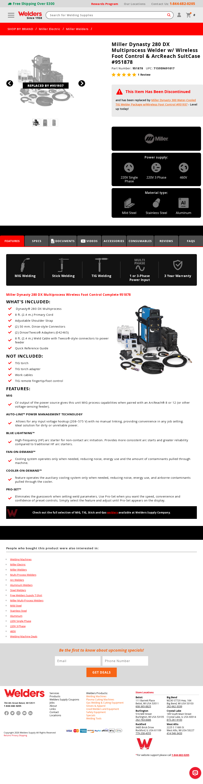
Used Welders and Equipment (102, 708)
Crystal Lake (174, 710)
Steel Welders (18, 590)
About (53, 706)
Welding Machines (21, 559)
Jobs (52, 702)
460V (13, 631)
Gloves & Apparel (95, 705)
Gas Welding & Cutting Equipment (105, 702)
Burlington (142, 710)
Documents (65, 241)
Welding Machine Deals (23, 636)
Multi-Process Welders (23, 575)
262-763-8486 (143, 719)
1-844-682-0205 (12, 706)
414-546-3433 (174, 733)
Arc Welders (17, 580)
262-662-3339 (174, 706)
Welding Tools (94, 718)
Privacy (15, 736)
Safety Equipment (96, 712)
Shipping (23, 736)
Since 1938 (34, 18)
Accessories (114, 241)
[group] (45, 82)
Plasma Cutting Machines (100, 699)
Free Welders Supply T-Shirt (26, 595)
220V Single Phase (20, 621)
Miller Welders (77, 29)
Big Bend (172, 697)
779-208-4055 (143, 733)
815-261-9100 (174, 719)
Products (55, 696)
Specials (90, 715)
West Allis (172, 724)
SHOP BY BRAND (20, 29)
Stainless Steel (18, 610)
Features (12, 241)
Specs (36, 241)
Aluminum (16, 616)
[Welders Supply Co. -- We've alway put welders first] (24, 700)
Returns (7, 736)
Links (53, 709)
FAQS (191, 241)
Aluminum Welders (21, 585)
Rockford (141, 724)
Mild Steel (16, 605)
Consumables (140, 241)
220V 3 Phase (18, 626)
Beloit (139, 697)
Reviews (166, 241)
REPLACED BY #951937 (46, 85)
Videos (92, 241)
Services (54, 693)
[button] (81, 83)
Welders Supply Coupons (64, 699)
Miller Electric (49, 29)
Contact (54, 712)
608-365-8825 (143, 706)
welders (112, 512)
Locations (55, 715)
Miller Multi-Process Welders (26, 600)
